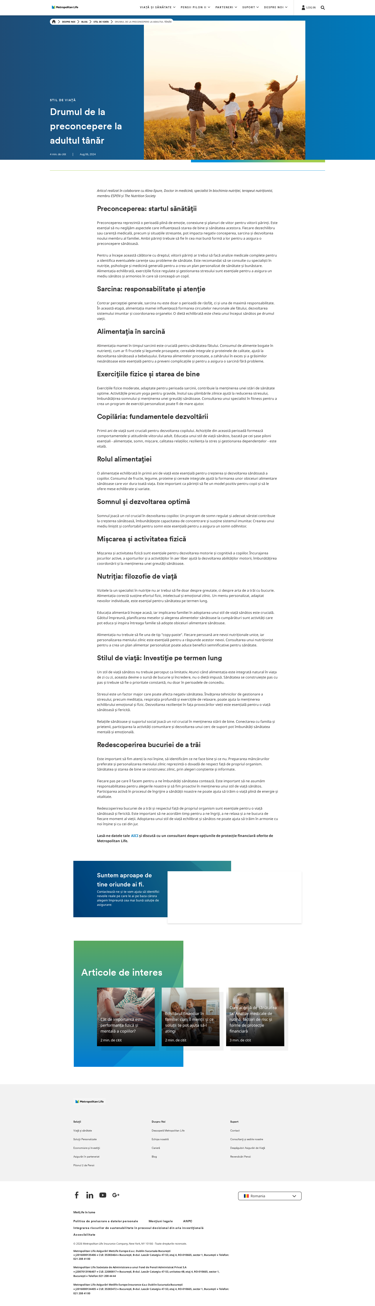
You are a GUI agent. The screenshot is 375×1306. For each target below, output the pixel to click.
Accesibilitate (84, 1235)
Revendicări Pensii (240, 1157)
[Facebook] (76, 1196)
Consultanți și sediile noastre (246, 1139)
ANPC (187, 1221)
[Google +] (115, 1196)
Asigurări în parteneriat (86, 1157)
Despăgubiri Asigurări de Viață (247, 1148)
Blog (84, 21)
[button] (157, 7)
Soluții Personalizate (85, 1139)
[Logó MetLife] (89, 1104)
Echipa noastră (160, 1139)
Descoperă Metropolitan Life (168, 1131)
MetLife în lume (84, 1212)
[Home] (54, 21)
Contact (235, 1131)
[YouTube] (102, 1196)
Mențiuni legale (161, 1221)
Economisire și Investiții (86, 1148)
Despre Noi (68, 21)
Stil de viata (101, 21)
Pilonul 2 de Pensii (83, 1165)
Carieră (156, 1148)
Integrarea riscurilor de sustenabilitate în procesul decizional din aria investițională (138, 1228)
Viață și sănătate (82, 1131)
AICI (134, 835)
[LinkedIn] (89, 1196)
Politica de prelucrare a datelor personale (105, 1221)
